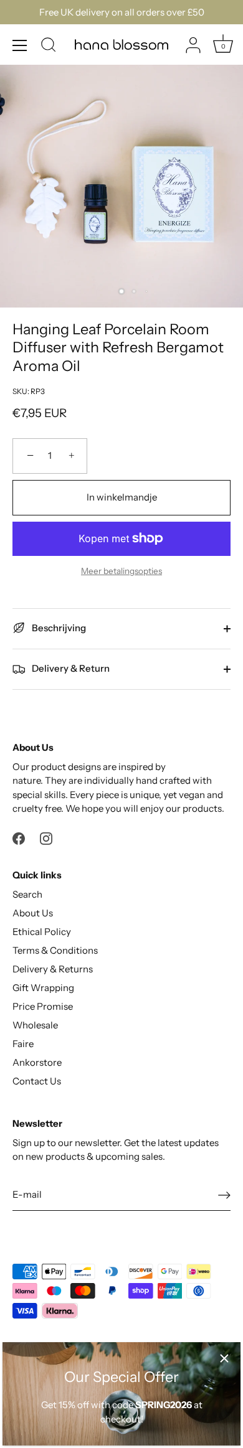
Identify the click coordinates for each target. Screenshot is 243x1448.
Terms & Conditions (55, 950)
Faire (23, 1044)
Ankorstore (37, 1062)
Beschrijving (58, 628)
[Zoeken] (48, 46)
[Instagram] (46, 838)
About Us (32, 913)
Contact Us (36, 1081)
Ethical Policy (41, 932)
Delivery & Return (70, 668)
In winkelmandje (122, 497)
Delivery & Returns (52, 969)
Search (27, 894)
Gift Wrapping (43, 988)
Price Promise (42, 1006)
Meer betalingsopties (121, 571)
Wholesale (35, 1025)
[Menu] (20, 45)
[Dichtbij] (224, 1358)
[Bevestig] (224, 1194)
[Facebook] (18, 838)
